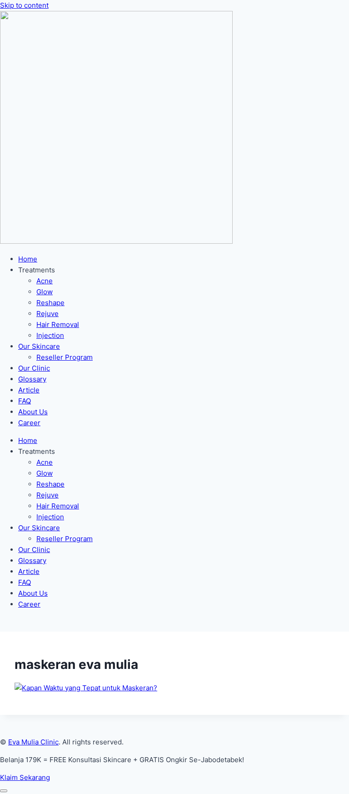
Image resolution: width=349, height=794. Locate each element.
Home (27, 259)
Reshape (50, 302)
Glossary (32, 379)
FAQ (24, 401)
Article (29, 390)
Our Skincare (39, 346)
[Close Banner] (3, 790)
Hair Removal (57, 324)
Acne (44, 280)
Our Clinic (34, 368)
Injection (50, 335)
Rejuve (47, 313)
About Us (33, 411)
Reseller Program (64, 357)
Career (29, 422)
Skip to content (24, 5)
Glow (44, 291)
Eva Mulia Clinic (33, 742)
